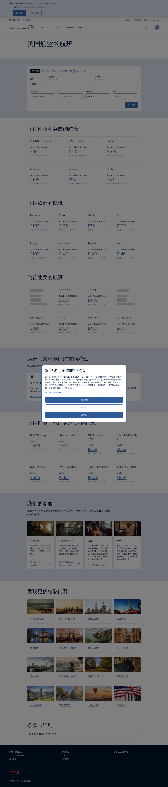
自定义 (84, 407)
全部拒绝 (84, 415)
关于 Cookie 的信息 (53, 392)
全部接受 (84, 400)
